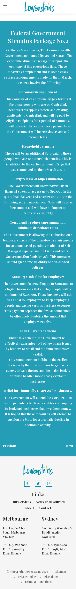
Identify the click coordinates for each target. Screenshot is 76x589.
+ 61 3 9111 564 (15, 549)
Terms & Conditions (38, 582)
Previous (9, 446)
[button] (5, 6)
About (29, 508)
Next (69, 446)
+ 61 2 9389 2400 (56, 545)
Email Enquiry (12, 553)
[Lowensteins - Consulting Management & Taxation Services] (40, 6)
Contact (45, 508)
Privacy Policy (27, 577)
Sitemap (60, 571)
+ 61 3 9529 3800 (16, 545)
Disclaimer (51, 577)
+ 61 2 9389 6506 (55, 549)
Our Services (21, 502)
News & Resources (50, 502)
